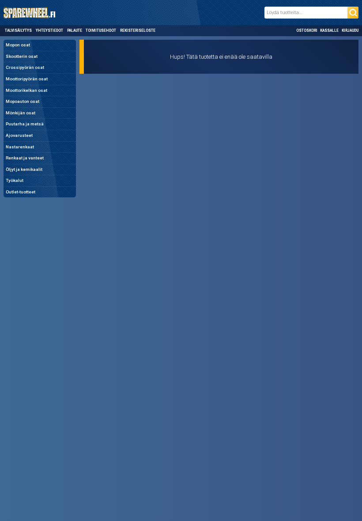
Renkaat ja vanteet (25, 157)
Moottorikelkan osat (26, 90)
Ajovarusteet (19, 135)
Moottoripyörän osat (27, 78)
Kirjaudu (350, 30)
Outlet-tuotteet (20, 191)
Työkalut (14, 180)
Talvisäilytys (18, 30)
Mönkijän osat (20, 112)
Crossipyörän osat (25, 67)
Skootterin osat (22, 56)
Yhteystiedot (49, 30)
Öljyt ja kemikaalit (24, 169)
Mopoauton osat (22, 101)
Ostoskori (306, 30)
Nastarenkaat (20, 146)
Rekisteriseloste (137, 30)
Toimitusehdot (101, 30)
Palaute (74, 30)
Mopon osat (18, 44)
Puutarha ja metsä (25, 123)
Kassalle (329, 30)
